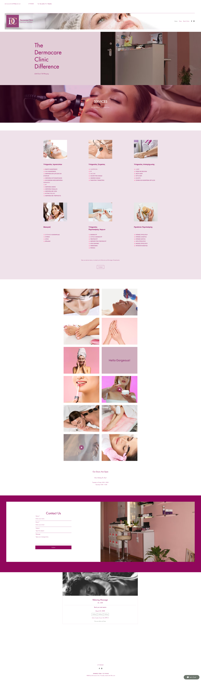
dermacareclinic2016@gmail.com (13, 3)
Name (37, 516)
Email (37, 522)
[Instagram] (194, 21)
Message (38, 534)
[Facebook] (191, 21)
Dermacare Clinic (26, 20)
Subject (38, 528)
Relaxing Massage (100, 600)
